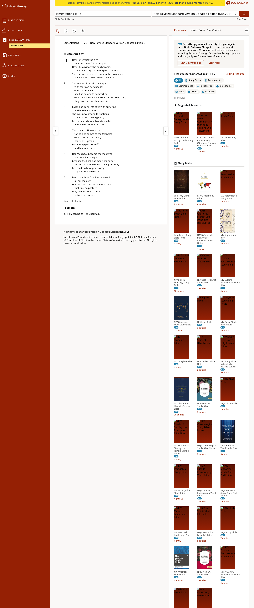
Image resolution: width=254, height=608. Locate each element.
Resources (180, 30)
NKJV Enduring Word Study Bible (229, 447)
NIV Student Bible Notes (206, 362)
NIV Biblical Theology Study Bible (181, 283)
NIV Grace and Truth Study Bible (182, 323)
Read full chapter (73, 201)
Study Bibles (185, 163)
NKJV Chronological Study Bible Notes (206, 447)
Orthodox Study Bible (228, 139)
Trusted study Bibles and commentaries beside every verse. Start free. (140, 2)
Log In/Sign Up (240, 2)
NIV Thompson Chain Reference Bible (182, 406)
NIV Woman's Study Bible (203, 405)
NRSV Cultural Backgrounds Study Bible (183, 140)
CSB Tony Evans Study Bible (181, 197)
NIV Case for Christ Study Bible (206, 281)
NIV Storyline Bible (183, 361)
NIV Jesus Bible (204, 322)
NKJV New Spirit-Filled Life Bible (205, 533)
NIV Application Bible (228, 236)
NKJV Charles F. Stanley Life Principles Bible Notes (181, 449)
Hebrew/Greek (197, 30)
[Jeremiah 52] (55, 131)
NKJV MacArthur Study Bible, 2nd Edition (228, 493)
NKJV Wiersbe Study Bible (180, 573)
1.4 (68, 213)
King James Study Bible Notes (182, 236)
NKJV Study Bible (228, 532)
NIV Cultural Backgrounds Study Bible (230, 283)
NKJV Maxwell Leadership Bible (182, 533)
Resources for (194, 73)
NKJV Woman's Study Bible (204, 573)
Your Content (214, 30)
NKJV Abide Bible (228, 403)
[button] (237, 3)
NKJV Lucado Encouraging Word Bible (206, 493)
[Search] (244, 14)
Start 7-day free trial (191, 62)
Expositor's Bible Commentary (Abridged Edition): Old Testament (206, 141)
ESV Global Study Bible (205, 197)
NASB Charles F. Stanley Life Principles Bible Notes (205, 239)
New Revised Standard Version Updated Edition (91, 231)
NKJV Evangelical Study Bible (182, 491)
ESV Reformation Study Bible (228, 197)
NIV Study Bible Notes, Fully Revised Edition (228, 364)
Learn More (214, 62)
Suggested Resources (190, 105)
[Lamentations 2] (165, 131)
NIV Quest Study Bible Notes (228, 323)
